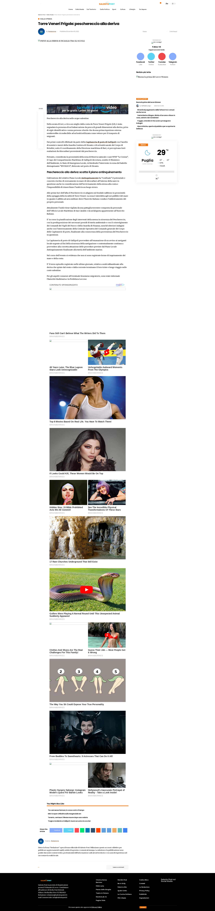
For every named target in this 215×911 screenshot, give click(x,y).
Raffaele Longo (146, 105)
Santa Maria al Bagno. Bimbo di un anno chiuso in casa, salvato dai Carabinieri (155, 116)
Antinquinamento (89, 178)
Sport (145, 99)
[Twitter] (151, 59)
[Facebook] (140, 59)
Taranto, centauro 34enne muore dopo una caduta (68, 817)
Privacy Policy (96, 907)
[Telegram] (172, 59)
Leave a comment (118, 867)
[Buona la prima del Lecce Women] (156, 87)
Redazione (52, 31)
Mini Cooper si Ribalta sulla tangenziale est (64, 814)
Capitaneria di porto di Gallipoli (101, 142)
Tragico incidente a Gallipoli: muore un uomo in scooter (69, 821)
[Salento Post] (107, 3)
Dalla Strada (46, 19)
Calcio (139, 99)
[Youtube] (162, 59)
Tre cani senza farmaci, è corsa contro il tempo (66, 810)
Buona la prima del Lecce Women (148, 102)
